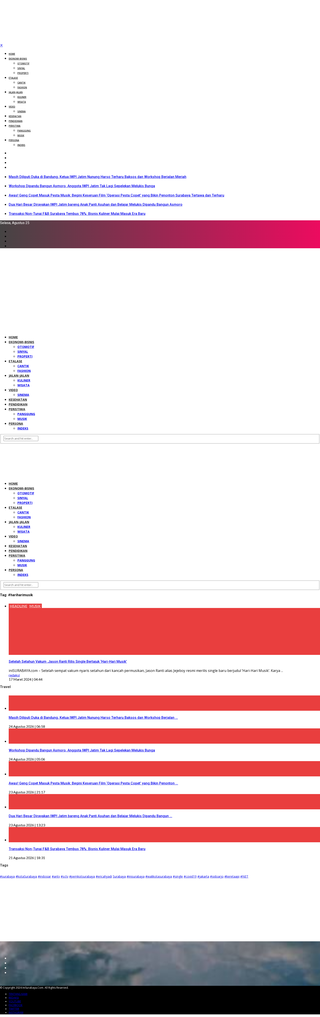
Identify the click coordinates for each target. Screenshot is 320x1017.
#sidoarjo (217, 876)
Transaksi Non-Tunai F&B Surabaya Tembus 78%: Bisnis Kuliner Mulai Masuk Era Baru (77, 214)
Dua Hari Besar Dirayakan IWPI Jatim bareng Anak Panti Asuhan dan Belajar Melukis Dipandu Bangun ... (90, 816)
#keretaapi (231, 876)
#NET (244, 876)
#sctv (64, 876)
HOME (12, 53)
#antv (56, 876)
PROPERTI (23, 73)
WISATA (21, 101)
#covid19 (190, 876)
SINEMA (21, 111)
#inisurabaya (136, 876)
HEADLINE (18, 606)
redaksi (14, 675)
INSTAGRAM (16, 1012)
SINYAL (21, 68)
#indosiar (44, 876)
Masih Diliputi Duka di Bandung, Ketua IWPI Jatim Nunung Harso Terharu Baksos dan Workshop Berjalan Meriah (97, 177)
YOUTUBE (15, 1001)
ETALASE (13, 77)
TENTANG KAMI (18, 994)
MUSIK (20, 135)
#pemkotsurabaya (82, 876)
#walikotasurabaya (158, 876)
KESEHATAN (15, 116)
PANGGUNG (24, 130)
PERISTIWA (14, 125)
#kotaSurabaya (26, 876)
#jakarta (203, 876)
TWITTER (14, 1009)
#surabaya (7, 876)
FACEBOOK (15, 1005)
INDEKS (21, 145)
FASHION (22, 87)
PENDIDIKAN (15, 121)
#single (178, 876)
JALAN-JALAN (16, 92)
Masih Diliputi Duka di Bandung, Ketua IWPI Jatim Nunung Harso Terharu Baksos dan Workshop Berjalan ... (93, 718)
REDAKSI (14, 998)
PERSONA (14, 140)
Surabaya (119, 876)
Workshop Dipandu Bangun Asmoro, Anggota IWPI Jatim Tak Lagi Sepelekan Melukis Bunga (82, 186)
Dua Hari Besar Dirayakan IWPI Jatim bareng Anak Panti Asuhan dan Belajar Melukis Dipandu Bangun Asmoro (95, 204)
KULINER (21, 97)
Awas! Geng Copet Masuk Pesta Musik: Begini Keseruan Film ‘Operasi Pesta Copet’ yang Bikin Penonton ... (93, 783)
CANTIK (21, 82)
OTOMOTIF (23, 63)
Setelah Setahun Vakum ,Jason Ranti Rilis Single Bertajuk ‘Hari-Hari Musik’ (68, 661)
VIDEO (12, 106)
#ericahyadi (104, 876)
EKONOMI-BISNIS (18, 58)
